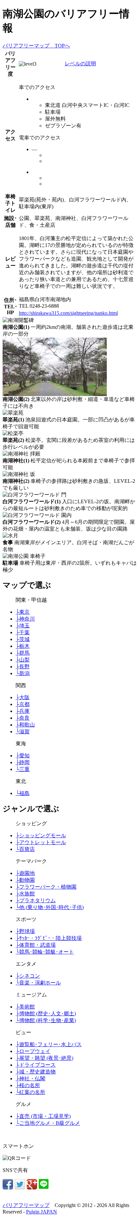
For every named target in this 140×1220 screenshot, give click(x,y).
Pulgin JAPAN (41, 1211)
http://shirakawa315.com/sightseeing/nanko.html (68, 313)
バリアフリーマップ (26, 1205)
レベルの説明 (80, 63)
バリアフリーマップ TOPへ (36, 45)
